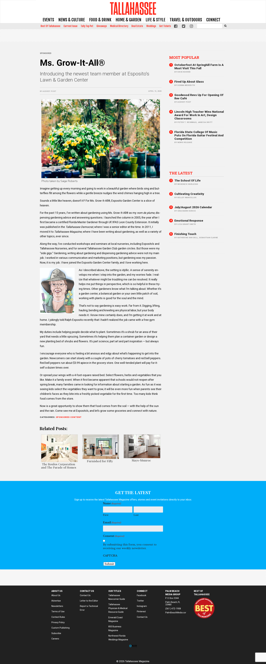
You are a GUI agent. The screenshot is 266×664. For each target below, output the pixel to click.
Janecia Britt (205, 122)
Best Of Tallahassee (50, 26)
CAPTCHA (110, 555)
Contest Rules (58, 617)
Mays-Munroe (141, 460)
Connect (213, 19)
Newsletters (57, 606)
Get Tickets (165, 26)
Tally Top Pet (87, 26)
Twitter (140, 601)
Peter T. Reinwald (187, 122)
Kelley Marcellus (187, 198)
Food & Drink (100, 19)
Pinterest (141, 611)
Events (48, 19)
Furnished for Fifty (100, 461)
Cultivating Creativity (189, 194)
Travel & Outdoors (186, 19)
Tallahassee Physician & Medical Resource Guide (117, 608)
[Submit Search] (225, 25)
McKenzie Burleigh (187, 184)
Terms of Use (57, 611)
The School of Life (187, 180)
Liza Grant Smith (186, 224)
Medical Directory (119, 26)
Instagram (142, 606)
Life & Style (155, 19)
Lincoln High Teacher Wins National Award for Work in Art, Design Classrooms (199, 115)
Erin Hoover (184, 72)
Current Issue (70, 26)
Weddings (151, 26)
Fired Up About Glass (189, 81)
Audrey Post (49, 91)
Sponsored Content (69, 417)
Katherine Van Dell (187, 238)
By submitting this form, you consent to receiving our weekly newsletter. (130, 546)
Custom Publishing (60, 628)
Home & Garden (128, 19)
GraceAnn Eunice (186, 211)
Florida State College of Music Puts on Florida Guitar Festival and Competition (199, 135)
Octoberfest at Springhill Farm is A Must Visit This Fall (199, 66)
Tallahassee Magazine (133, 8)
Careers (55, 638)
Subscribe (56, 633)
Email (112, 522)
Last (136, 515)
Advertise (56, 601)
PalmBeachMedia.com (176, 612)
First (105, 515)
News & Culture (71, 19)
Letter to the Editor (89, 601)
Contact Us (85, 595)
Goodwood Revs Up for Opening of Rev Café (198, 96)
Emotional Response (188, 220)
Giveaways (102, 26)
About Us (55, 595)
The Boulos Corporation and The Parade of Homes (58, 465)
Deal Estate (137, 26)
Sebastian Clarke (208, 238)
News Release (184, 142)
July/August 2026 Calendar (193, 207)
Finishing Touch (185, 234)
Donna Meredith (186, 85)
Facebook (141, 595)
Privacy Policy (58, 622)
